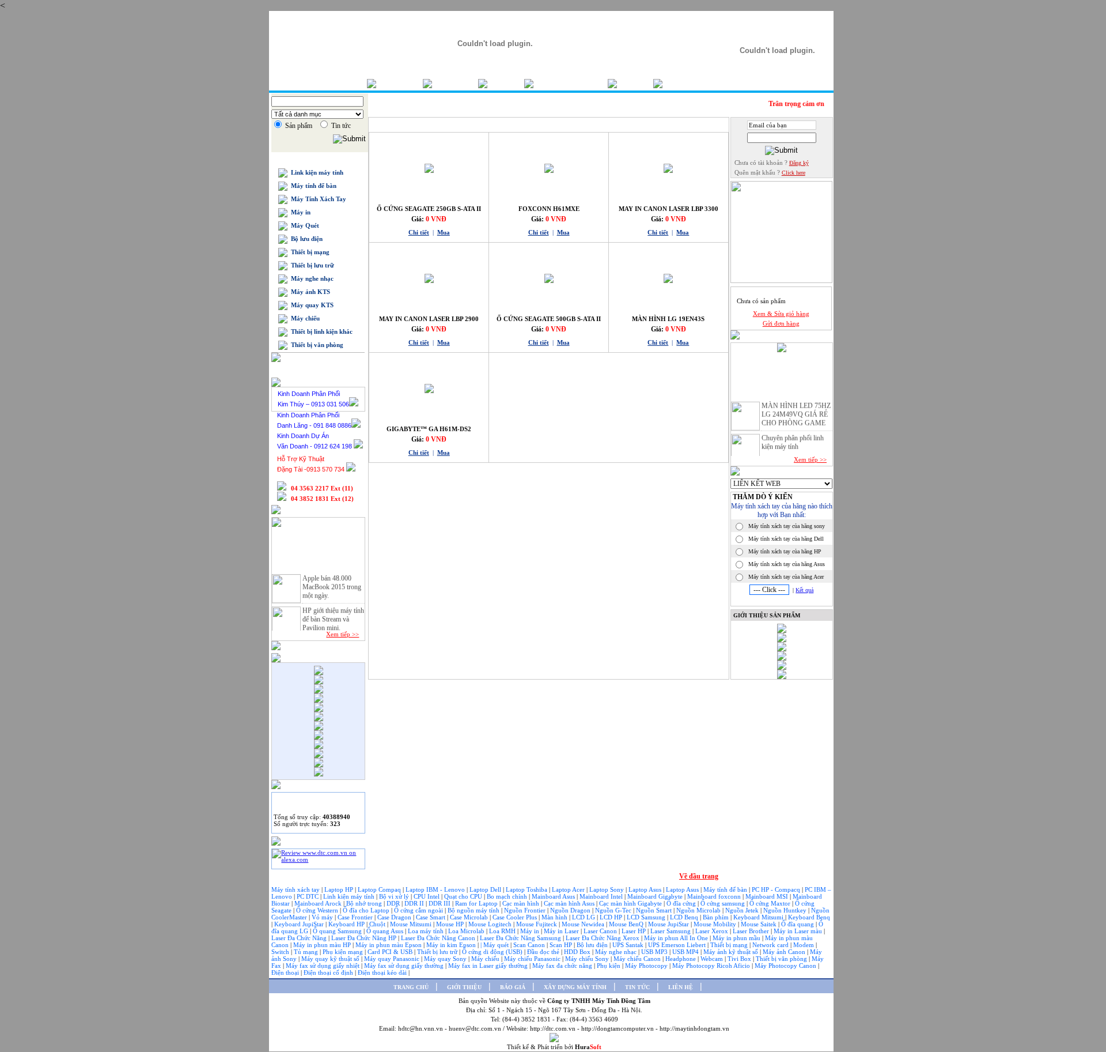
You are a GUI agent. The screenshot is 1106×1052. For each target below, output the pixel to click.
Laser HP (634, 930)
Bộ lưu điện (305, 238)
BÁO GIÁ (512, 987)
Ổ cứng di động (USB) (493, 951)
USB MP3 (654, 951)
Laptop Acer (569, 889)
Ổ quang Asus (385, 930)
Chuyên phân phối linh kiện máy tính (793, 437)
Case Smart (431, 917)
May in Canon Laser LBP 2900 (429, 318)
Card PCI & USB (391, 951)
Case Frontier (356, 917)
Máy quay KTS (310, 304)
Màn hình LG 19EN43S (668, 318)
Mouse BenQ (627, 924)
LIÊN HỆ (680, 987)
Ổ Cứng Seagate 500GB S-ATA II (549, 318)
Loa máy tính (426, 930)
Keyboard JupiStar (299, 924)
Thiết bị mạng (308, 251)
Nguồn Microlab (699, 910)
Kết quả (804, 590)
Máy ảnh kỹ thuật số (731, 951)
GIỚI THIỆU (464, 987)
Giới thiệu (455, 83)
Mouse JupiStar (669, 924)
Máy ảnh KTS (308, 291)
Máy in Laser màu (799, 930)
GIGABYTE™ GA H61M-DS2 (429, 428)
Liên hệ (680, 83)
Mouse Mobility (716, 924)
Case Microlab (469, 917)
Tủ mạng (307, 951)
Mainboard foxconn (715, 896)
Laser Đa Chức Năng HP (364, 937)
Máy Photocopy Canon (786, 965)
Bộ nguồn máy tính (474, 910)
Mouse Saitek (759, 924)
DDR (394, 903)
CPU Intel (427, 896)
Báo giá (505, 83)
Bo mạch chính (508, 896)
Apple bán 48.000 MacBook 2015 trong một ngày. (331, 582)
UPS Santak (628, 944)
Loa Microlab (467, 930)
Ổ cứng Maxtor (770, 903)
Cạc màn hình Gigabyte (631, 903)
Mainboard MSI (767, 896)
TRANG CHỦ (411, 987)
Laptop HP (339, 889)
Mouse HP (450, 924)
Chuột (378, 924)
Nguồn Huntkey (785, 910)
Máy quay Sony (446, 958)
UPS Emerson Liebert (676, 944)
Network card (771, 944)
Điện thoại (286, 972)
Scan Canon (530, 944)
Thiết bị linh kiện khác (320, 331)
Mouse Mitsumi (411, 924)
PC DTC (308, 896)
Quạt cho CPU (464, 896)
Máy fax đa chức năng (563, 965)
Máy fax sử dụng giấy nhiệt (323, 965)
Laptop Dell (486, 889)
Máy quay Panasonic (392, 958)
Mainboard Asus (554, 896)
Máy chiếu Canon (637, 958)
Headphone (681, 958)
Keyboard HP (347, 924)
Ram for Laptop (477, 903)
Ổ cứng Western (318, 910)
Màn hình (555, 917)
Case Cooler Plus (516, 917)
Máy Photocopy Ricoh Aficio (712, 965)
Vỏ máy (323, 917)
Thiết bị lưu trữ (310, 265)
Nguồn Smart (654, 910)
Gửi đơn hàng (781, 323)
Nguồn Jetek (742, 910)
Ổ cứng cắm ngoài (419, 910)
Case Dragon (395, 917)
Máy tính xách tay (296, 889)
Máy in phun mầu (737, 937)
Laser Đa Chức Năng (299, 937)
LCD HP (612, 917)
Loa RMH (503, 930)
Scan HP (561, 944)
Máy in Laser (562, 930)
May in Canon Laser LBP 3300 (668, 208)
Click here (793, 172)
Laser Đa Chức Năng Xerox (603, 937)
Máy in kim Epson (451, 944)
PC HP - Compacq (777, 889)
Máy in (298, 212)
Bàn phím (716, 917)
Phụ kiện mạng (343, 951)
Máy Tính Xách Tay (316, 198)
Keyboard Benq (809, 917)
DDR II (414, 903)
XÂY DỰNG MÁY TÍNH (575, 987)
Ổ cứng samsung (723, 903)
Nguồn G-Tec (614, 910)
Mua (443, 232)
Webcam (712, 958)
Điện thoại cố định (329, 972)
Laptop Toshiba (527, 889)
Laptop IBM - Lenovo (436, 889)
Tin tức (635, 83)
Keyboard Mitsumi (759, 917)
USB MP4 (686, 951)
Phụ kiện (609, 965)
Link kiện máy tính (315, 172)
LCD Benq (684, 917)
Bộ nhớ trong (365, 903)
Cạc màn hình (521, 903)
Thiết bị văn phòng (315, 344)
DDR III (440, 903)
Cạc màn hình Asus (570, 903)
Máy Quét (303, 225)
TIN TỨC (637, 987)
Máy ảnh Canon (785, 951)
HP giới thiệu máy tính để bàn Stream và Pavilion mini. (333, 614)
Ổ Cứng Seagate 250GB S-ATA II (429, 208)
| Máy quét (495, 944)
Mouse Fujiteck (537, 924)
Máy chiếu (303, 318)
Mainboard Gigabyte (655, 896)
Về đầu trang (698, 876)
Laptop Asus (645, 889)
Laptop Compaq (379, 889)
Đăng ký (799, 163)
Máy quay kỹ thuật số (331, 958)
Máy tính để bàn (311, 185)
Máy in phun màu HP (323, 944)
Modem (804, 944)
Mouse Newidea (584, 924)
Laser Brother (752, 930)
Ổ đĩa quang (798, 924)
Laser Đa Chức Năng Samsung (521, 937)
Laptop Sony (607, 889)
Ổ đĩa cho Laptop (367, 910)
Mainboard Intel (601, 896)
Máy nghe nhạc (310, 278)
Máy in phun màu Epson (389, 944)
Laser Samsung (671, 930)
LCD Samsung (647, 917)
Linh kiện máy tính (349, 896)
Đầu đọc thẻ (543, 951)
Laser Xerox (712, 930)
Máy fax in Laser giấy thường (488, 965)
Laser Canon (600, 930)
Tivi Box (740, 958)
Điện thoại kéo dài (383, 972)
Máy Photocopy (647, 965)
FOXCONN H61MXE (548, 208)
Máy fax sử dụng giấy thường (404, 965)
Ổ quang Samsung (338, 930)
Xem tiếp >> (342, 634)
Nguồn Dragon (571, 910)
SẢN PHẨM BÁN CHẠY (407, 123)
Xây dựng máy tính (570, 83)
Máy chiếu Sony (588, 958)
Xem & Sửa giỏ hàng (781, 313)
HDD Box (578, 951)
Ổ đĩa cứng (682, 903)
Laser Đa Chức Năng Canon (439, 937)
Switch (281, 951)
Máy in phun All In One (677, 937)
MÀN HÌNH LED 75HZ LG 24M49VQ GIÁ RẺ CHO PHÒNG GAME (796, 410)
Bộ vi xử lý (394, 896)
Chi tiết (418, 232)
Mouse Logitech (490, 924)
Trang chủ (399, 83)
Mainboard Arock (318, 903)
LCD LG (584, 917)
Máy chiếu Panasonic (533, 958)
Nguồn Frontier (525, 910)
